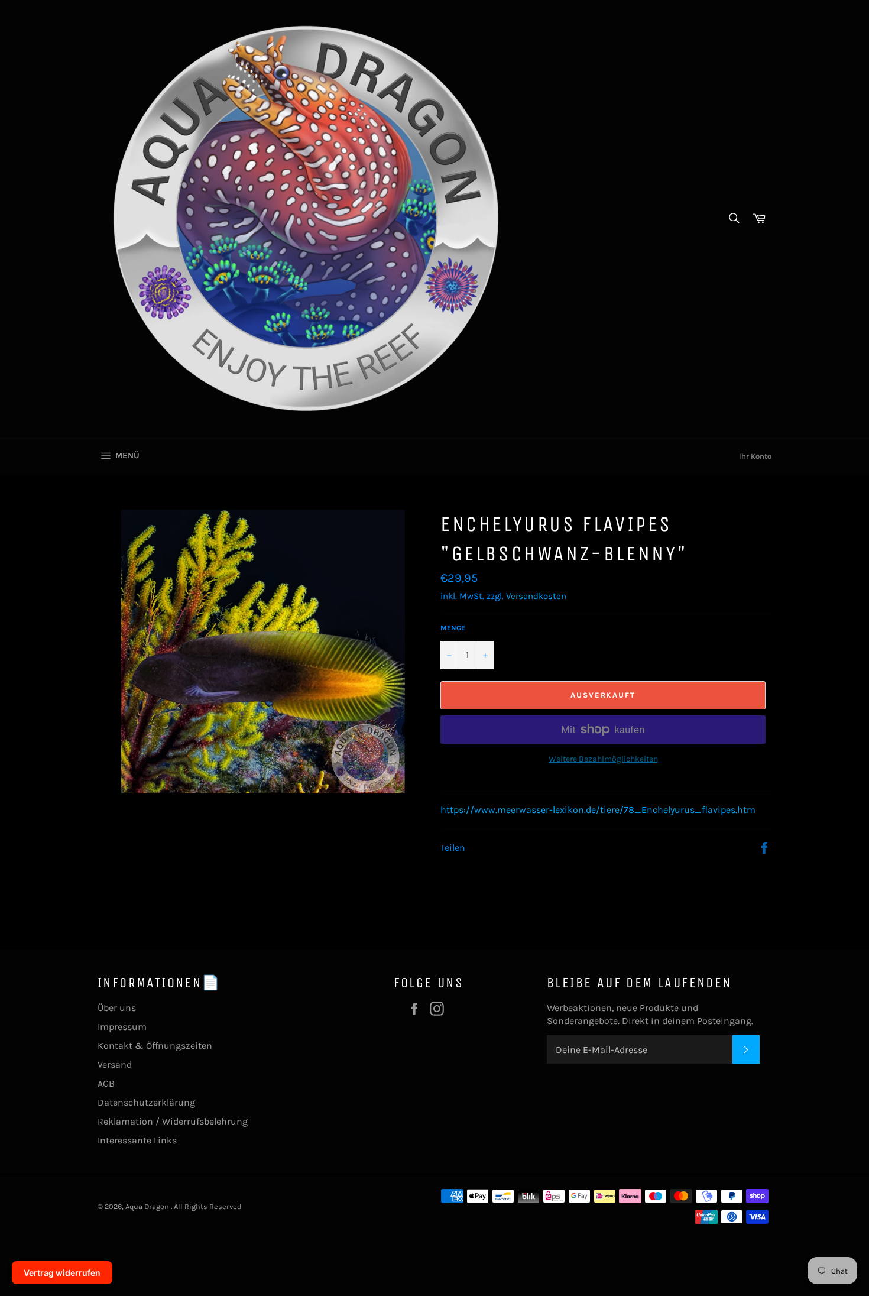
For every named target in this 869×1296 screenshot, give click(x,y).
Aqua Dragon (148, 1206)
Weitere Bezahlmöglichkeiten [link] (603, 759)
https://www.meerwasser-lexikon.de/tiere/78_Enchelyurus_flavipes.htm (597, 809)
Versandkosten (536, 596)
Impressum (122, 1026)
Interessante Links (137, 1140)
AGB (106, 1083)
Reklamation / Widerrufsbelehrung (173, 1121)
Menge (452, 628)
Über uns (117, 1007)
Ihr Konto (755, 456)
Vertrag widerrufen (62, 1273)
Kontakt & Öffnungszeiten (155, 1045)
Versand (115, 1064)
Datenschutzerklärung (146, 1102)
